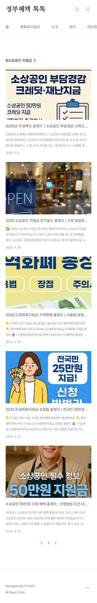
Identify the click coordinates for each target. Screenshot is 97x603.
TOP (87, 588)
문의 (72, 27)
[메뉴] (87, 9)
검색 (77, 9)
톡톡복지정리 (30, 27)
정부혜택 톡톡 (25, 9)
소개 (54, 27)
